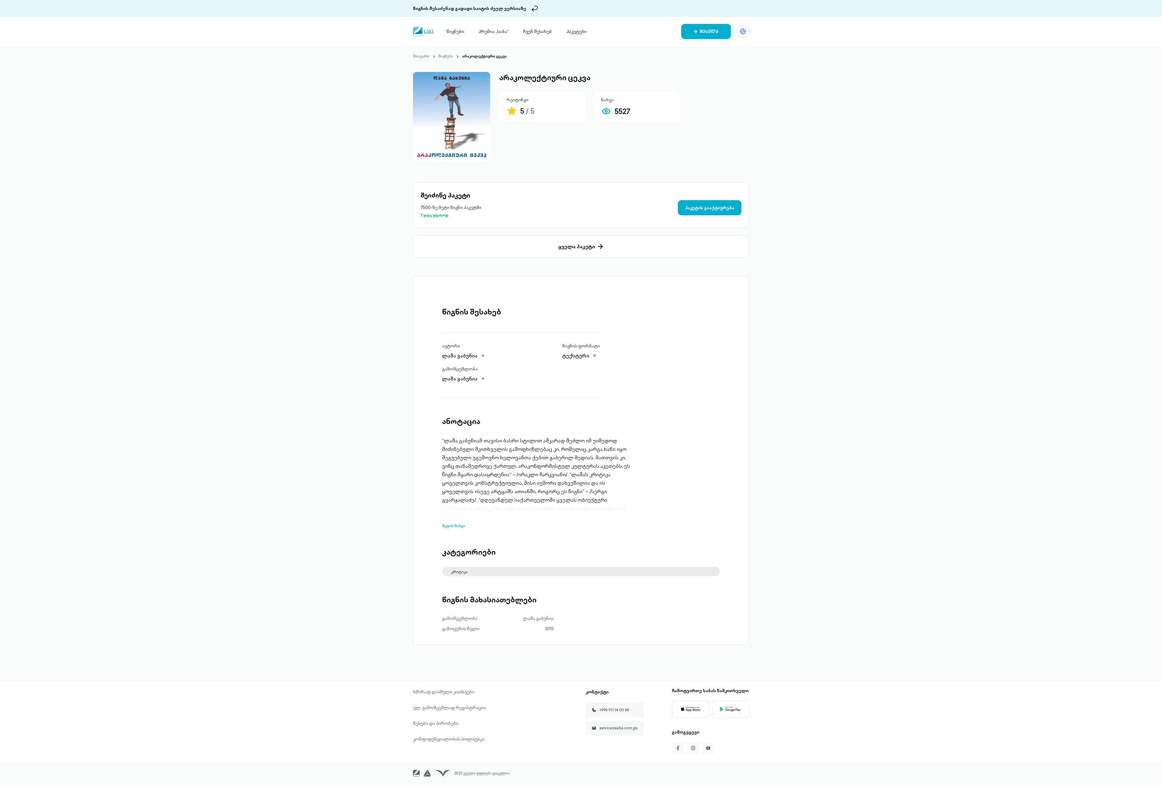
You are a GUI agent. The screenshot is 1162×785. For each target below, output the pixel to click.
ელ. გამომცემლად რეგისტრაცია (449, 708)
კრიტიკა (459, 571)
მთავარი (421, 56)
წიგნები (455, 31)
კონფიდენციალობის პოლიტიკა (449, 739)
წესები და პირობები (435, 723)
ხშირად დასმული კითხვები (443, 692)
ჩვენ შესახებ (537, 31)
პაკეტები (576, 31)
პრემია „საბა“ (494, 31)
